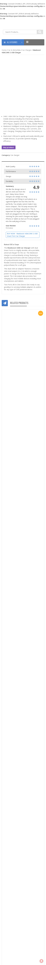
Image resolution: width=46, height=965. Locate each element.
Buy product (8, 147)
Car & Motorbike (14, 50)
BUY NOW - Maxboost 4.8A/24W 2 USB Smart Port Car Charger (22, 234)
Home (4, 50)
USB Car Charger (24, 248)
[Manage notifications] (41, 961)
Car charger (26, 50)
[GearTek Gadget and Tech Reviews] (8, 24)
